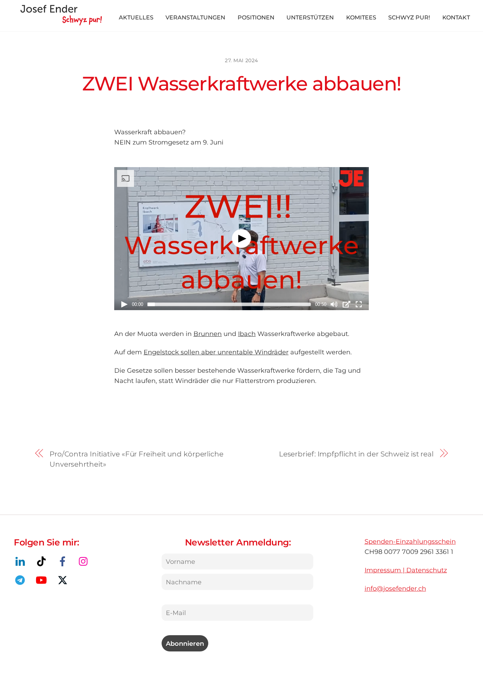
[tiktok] (42, 561)
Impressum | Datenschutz (406, 570)
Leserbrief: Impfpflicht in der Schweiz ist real (356, 453)
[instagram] (85, 561)
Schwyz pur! (409, 17)
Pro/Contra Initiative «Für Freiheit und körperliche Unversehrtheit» (136, 458)
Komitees (361, 17)
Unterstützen (310, 17)
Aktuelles (136, 17)
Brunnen (207, 333)
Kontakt (456, 17)
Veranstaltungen (195, 17)
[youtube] (42, 579)
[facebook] (64, 561)
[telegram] (21, 579)
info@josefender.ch (395, 588)
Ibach (247, 333)
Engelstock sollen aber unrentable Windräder (216, 352)
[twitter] (64, 579)
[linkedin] (21, 561)
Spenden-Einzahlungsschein (410, 541)
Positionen (256, 17)
